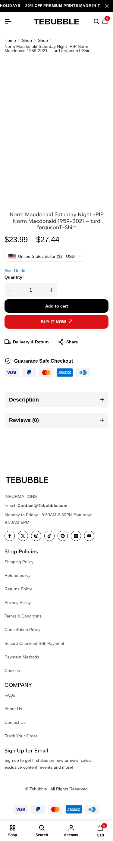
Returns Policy (18, 588)
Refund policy (17, 575)
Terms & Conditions (23, 616)
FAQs (10, 695)
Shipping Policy (19, 561)
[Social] (10, 536)
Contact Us (15, 722)
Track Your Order (21, 735)
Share (72, 341)
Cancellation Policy (22, 629)
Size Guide (15, 270)
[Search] (96, 22)
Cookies (12, 670)
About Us (13, 708)
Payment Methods (22, 657)
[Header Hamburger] (8, 21)
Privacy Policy (18, 602)
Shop (27, 40)
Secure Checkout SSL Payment (34, 643)
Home (10, 40)
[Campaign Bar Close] (106, 6)
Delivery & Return (31, 341)
